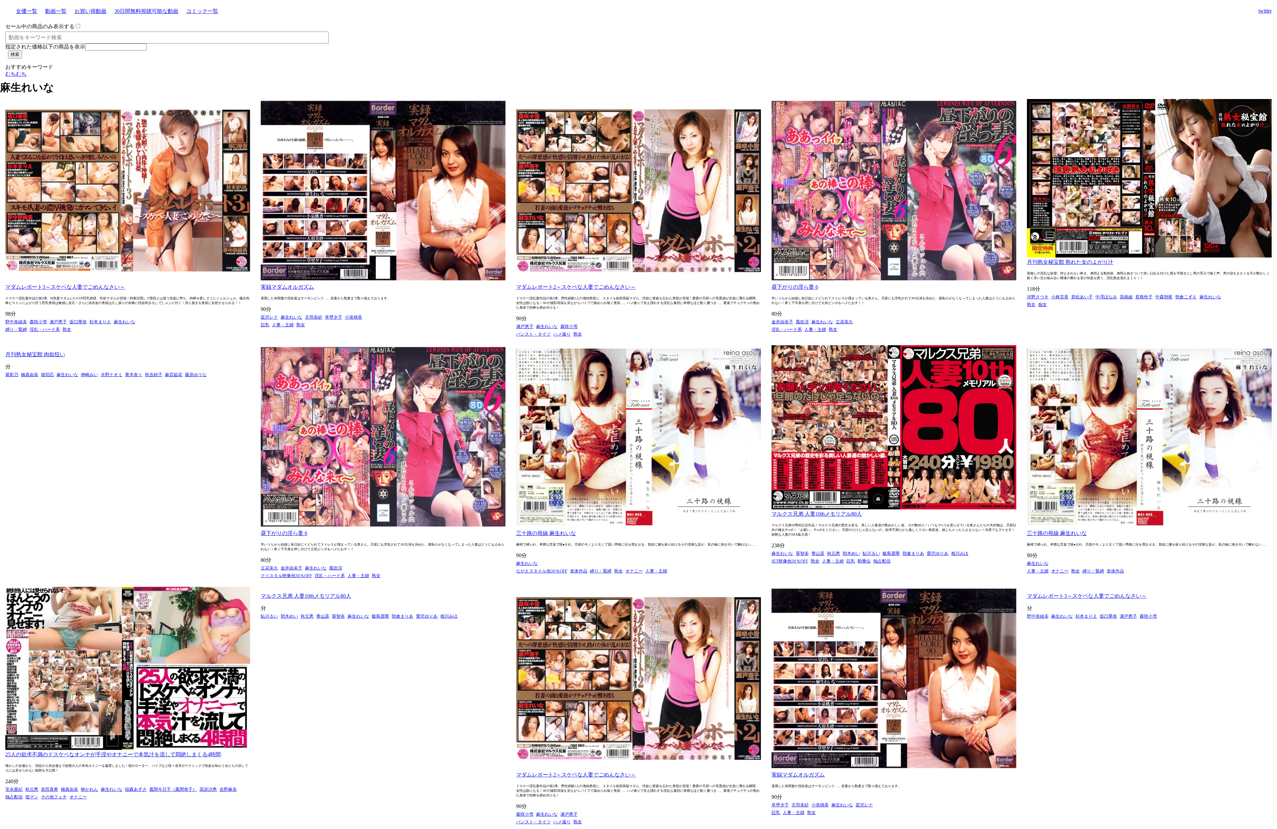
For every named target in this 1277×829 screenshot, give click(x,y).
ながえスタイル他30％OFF (541, 571)
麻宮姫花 (173, 374)
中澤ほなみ (1106, 296)
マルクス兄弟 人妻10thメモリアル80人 (817, 514)
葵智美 (802, 553)
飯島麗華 (891, 553)
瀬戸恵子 (58, 321)
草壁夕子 (333, 317)
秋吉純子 (153, 374)
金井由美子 (782, 321)
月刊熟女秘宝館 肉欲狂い (35, 354)
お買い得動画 (90, 11)
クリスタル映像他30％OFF (286, 575)
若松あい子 (1082, 296)
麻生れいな (124, 321)
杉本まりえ (100, 321)
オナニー (634, 571)
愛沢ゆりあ (937, 553)
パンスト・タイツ (533, 334)
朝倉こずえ (1186, 296)
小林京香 (1059, 296)
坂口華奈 (78, 321)
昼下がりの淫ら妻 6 (795, 287)
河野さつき (1038, 296)
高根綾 (1126, 296)
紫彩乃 (11, 374)
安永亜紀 (14, 789)
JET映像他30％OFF (790, 561)
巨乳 (265, 324)
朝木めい (851, 553)
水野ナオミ (111, 374)
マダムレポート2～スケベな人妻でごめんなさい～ (576, 287)
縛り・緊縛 (16, 329)
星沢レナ (269, 317)
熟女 (67, 329)
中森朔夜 (1164, 296)
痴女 (1042, 304)
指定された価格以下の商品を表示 (45, 47)
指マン (31, 796)
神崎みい (89, 374)
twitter (1265, 11)
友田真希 (49, 789)
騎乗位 (864, 561)
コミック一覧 (202, 11)
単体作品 (578, 571)
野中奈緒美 (16, 321)
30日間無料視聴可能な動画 (146, 11)
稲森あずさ (136, 789)
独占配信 (882, 561)
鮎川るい (871, 553)
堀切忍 (47, 374)
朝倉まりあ (913, 553)
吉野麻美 (228, 789)
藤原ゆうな (196, 374)
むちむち (16, 74)
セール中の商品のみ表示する (39, 26)
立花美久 (844, 321)
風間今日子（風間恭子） (173, 789)
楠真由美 (29, 374)
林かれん (89, 789)
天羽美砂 (313, 317)
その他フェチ (54, 796)
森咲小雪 (38, 321)
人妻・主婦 (283, 324)
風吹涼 (802, 321)
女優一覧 (26, 11)
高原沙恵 (208, 789)
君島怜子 (1144, 296)
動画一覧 (56, 11)
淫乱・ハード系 (45, 329)
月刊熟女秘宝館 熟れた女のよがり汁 (1070, 262)
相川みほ (959, 553)
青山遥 (817, 553)
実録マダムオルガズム (287, 287)
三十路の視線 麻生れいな (546, 533)
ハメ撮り (562, 334)
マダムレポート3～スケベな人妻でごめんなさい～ (65, 287)
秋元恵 (833, 553)
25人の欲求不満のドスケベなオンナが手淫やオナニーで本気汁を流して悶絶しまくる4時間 (113, 754)
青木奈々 (133, 374)
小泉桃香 (353, 317)
